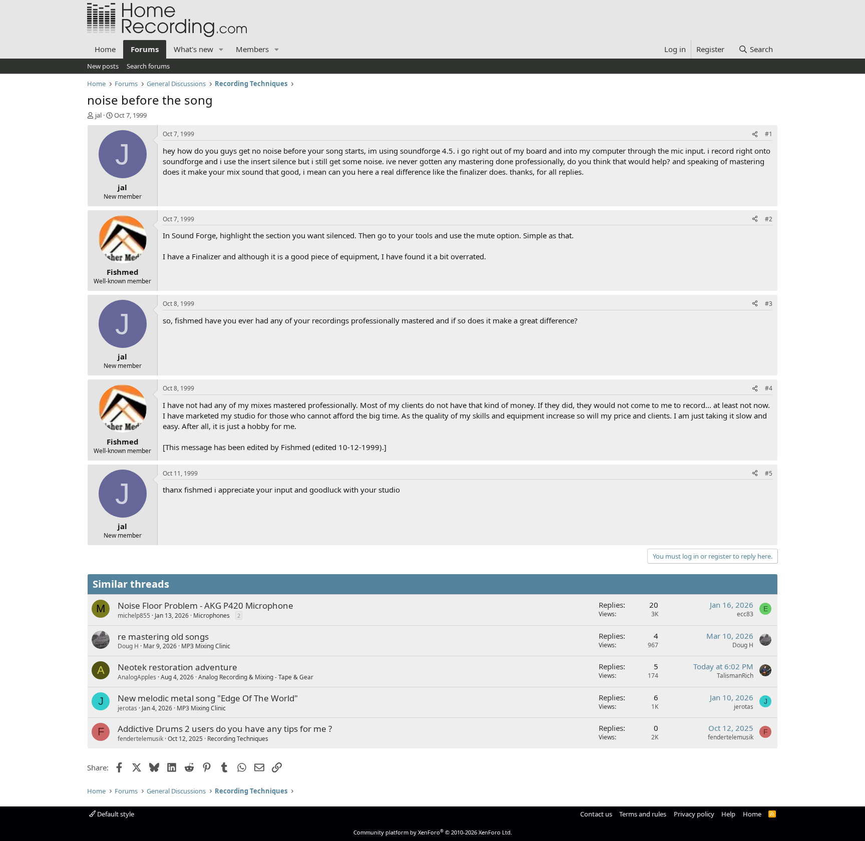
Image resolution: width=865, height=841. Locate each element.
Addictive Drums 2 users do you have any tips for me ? (225, 728)
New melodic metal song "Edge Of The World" (208, 698)
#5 (768, 473)
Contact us (596, 813)
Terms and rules (642, 813)
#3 (768, 303)
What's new (193, 49)
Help (728, 813)
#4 (768, 388)
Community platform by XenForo (432, 832)
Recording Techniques (237, 738)
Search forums (148, 66)
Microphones (211, 615)
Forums (145, 49)
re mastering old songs (163, 636)
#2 (768, 219)
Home (105, 49)
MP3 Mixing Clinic (205, 646)
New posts (103, 66)
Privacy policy (694, 813)
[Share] (754, 134)
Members (252, 49)
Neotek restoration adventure (177, 667)
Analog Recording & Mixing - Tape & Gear (255, 677)
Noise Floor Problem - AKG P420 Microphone (205, 605)
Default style (115, 813)
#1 (768, 134)
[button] (221, 49)
